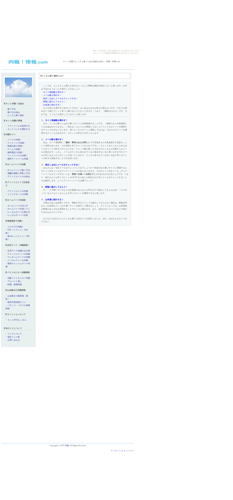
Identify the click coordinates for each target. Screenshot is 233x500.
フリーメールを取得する (19, 126)
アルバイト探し (15, 281)
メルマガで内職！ (16, 227)
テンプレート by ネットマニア (122, 451)
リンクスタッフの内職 (18, 194)
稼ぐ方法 (12, 109)
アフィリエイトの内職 (18, 191)
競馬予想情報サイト (17, 302)
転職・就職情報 (15, 284)
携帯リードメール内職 (18, 159)
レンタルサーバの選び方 (19, 212)
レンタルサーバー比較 (18, 215)
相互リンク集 (14, 337)
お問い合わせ (14, 340)
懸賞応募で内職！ (16, 146)
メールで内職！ (15, 140)
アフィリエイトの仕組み (19, 176)
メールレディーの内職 (18, 260)
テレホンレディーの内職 (19, 257)
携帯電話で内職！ (16, 152)
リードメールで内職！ (18, 155)
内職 (67, 445)
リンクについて (15, 334)
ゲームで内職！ (15, 149)
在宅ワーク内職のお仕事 (19, 251)
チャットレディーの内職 (19, 254)
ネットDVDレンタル (17, 320)
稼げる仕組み (14, 112)
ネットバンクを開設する (19, 129)
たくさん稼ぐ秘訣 (16, 115)
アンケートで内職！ (17, 143)
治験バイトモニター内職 (19, 278)
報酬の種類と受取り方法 (19, 173)
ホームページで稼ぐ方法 (19, 170)
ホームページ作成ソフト (19, 209)
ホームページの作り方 (18, 206)
